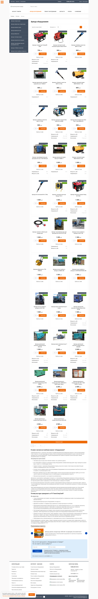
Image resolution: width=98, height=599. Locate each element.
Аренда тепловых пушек (16, 37)
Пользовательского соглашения (52, 551)
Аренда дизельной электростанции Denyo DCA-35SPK (40, 383)
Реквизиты (14, 571)
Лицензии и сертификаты (17, 578)
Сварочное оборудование (36, 585)
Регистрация (85, 1)
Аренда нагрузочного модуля (17, 40)
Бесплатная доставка (43, 31)
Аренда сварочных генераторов (18, 24)
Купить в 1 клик (39, 57)
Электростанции (34, 569)
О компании (14, 576)
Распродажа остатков (36, 587)
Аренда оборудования (55, 567)
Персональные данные (17, 589)
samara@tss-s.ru (74, 573)
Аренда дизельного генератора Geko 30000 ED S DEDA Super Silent (59, 383)
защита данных (21, 595)
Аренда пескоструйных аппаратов (18, 51)
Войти (80, 1)
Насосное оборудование (36, 580)
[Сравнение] (85, 6)
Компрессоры (34, 573)
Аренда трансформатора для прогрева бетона (17, 44)
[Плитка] (81, 27)
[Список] (83, 27)
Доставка (13, 1)
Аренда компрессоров (16, 27)
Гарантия (17, 1)
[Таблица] (86, 27)
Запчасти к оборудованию (55, 569)
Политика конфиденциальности (19, 587)
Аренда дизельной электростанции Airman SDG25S (78, 345)
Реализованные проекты (17, 580)
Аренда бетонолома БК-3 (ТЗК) (40, 194)
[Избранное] (81, 6)
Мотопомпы (33, 582)
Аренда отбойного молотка (17, 47)
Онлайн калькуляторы (55, 573)
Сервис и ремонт (53, 571)
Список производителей (17, 585)
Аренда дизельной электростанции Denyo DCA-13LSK (78, 308)
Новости (13, 582)
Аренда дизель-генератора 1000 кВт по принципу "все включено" (63, 531)
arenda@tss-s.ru (48, 556)
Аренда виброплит (15, 33)
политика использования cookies (9, 595)
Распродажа (22, 1)
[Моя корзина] (77, 6)
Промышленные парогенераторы (38, 571)
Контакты (14, 573)
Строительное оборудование (37, 567)
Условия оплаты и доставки (18, 567)
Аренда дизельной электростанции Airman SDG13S (40, 345)
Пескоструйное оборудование (37, 576)
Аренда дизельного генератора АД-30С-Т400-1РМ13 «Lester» (78, 383)
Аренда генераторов (15, 20)
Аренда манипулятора (16, 30)
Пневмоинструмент (35, 578)
